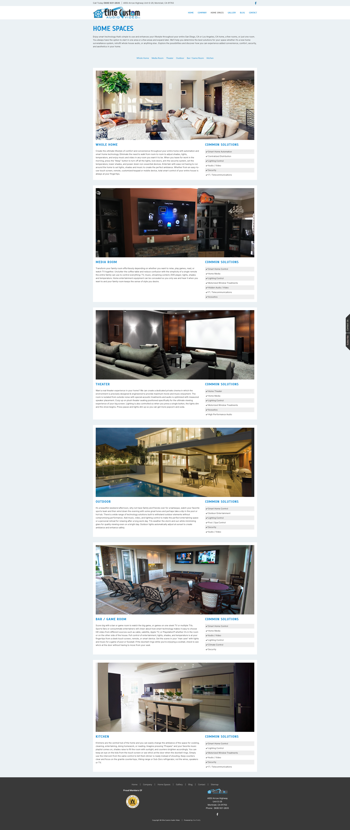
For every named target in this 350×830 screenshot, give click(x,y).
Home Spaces (217, 12)
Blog (242, 12)
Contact (253, 12)
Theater (169, 58)
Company (202, 12)
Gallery (232, 12)
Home (191, 12)
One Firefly (196, 820)
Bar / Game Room (195, 58)
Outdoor (180, 58)
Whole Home (143, 58)
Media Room (158, 58)
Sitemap (214, 784)
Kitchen (210, 58)
